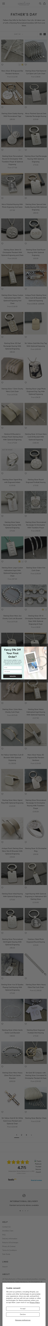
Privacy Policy (35, 1302)
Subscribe (13, 676)
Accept (22, 1309)
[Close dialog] (45, 648)
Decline (23, 1314)
